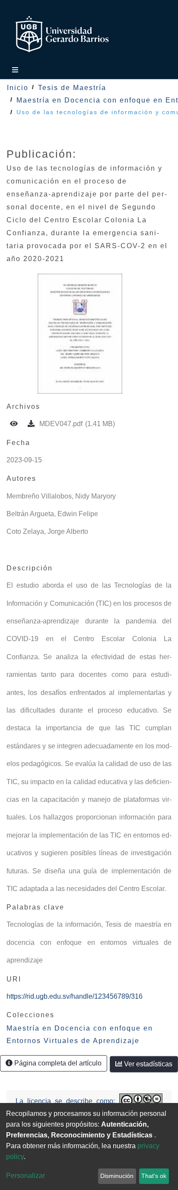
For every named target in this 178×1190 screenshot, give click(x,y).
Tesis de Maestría (72, 87)
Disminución (117, 1175)
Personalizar (25, 1175)
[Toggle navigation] (13, 70)
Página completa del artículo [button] (57, 1063)
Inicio (18, 87)
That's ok (153, 1175)
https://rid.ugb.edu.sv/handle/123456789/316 (74, 996)
